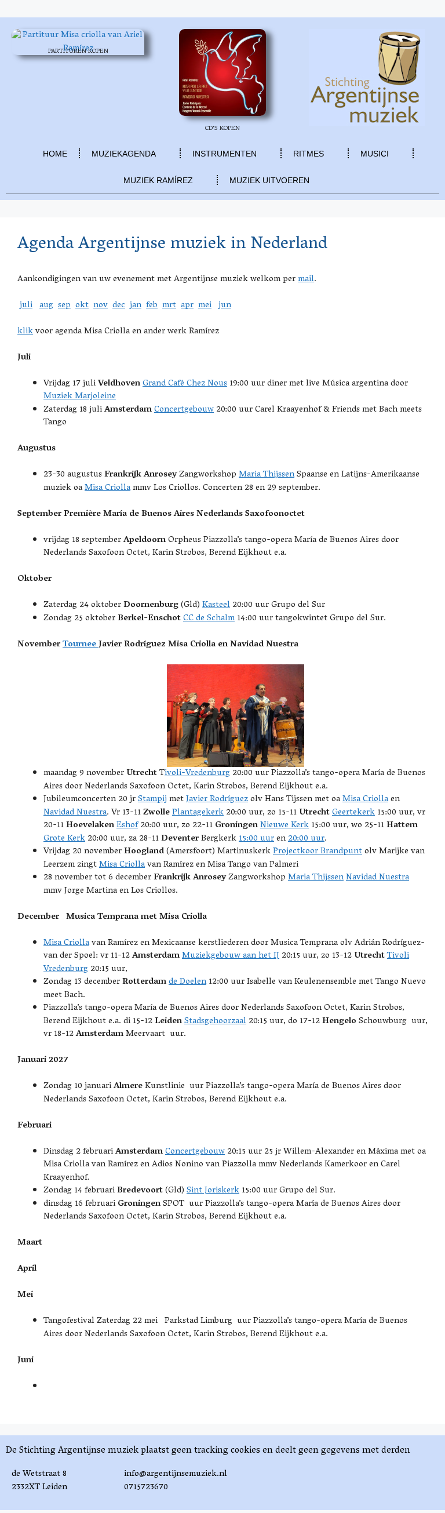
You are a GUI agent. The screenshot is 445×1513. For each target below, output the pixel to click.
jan (135, 305)
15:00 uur (256, 839)
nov (100, 305)
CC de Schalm (209, 618)
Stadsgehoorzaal (215, 1021)
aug (46, 305)
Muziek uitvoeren (269, 180)
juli (26, 305)
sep (64, 305)
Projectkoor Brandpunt (317, 851)
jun (224, 305)
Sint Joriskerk (213, 1191)
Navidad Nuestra (75, 813)
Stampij (152, 799)
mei (204, 305)
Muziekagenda (124, 153)
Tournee (81, 645)
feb (152, 305)
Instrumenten (224, 153)
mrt (169, 305)
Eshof (127, 825)
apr (187, 305)
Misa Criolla (107, 488)
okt (82, 305)
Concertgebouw (184, 410)
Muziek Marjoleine (79, 396)
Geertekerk (353, 813)
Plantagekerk (198, 813)
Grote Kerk (64, 839)
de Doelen (187, 982)
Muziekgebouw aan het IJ (230, 956)
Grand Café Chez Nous (185, 384)
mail (306, 279)
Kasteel (216, 605)
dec (118, 305)
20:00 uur (306, 839)
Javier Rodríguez (217, 799)
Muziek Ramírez (158, 180)
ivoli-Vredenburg (197, 773)
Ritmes (308, 153)
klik (25, 331)
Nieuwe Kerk (284, 825)
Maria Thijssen (266, 475)
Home (55, 153)
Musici (374, 153)
